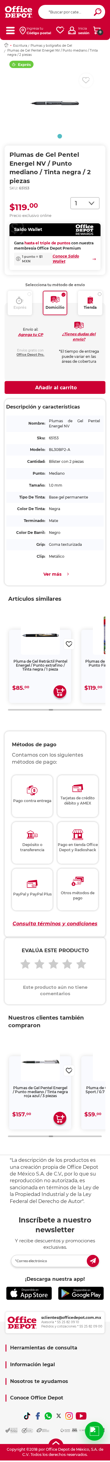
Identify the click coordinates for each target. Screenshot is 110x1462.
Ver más (52, 574)
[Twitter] (58, 1416)
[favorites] (60, 30)
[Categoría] (10, 30)
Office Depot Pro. (30, 355)
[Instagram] (69, 1416)
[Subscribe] (93, 1261)
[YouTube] (81, 1416)
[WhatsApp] (48, 1416)
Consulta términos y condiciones (55, 924)
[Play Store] (81, 1293)
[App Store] (29, 1293)
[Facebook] (37, 1416)
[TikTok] (27, 1416)
